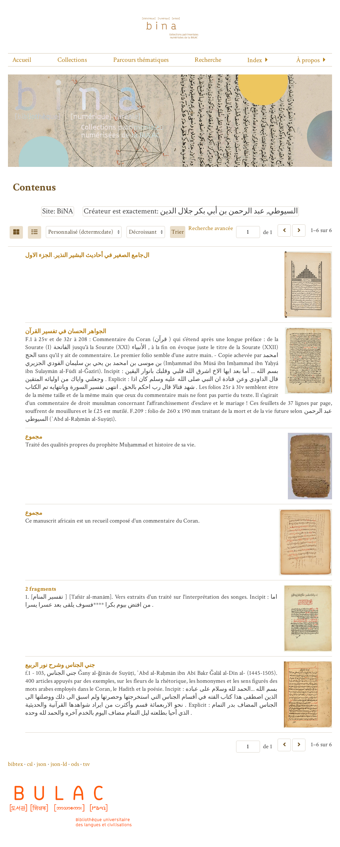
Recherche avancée (210, 228)
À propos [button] (308, 60)
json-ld (58, 764)
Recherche (208, 60)
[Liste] (34, 232)
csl (30, 764)
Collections (72, 60)
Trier (177, 232)
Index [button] (254, 60)
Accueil (21, 60)
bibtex (15, 764)
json (41, 764)
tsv (86, 764)
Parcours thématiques (141, 60)
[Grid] (16, 232)
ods (75, 764)
